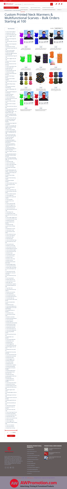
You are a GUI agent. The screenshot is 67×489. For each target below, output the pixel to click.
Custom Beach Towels (10, 230)
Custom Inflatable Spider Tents (11, 183)
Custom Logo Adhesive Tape (11, 189)
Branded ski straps (9, 252)
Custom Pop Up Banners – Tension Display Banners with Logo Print (10, 145)
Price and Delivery (31, 453)
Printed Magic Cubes (9, 211)
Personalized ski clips (9, 312)
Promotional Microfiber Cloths (11, 415)
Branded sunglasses (9, 321)
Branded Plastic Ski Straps (10, 427)
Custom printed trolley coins (11, 328)
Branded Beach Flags (10, 237)
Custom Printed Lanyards (10, 129)
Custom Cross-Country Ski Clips (11, 418)
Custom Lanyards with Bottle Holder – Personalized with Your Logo (10, 132)
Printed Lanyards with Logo (11, 206)
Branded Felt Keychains (10, 220)
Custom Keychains (9, 199)
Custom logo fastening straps (11, 354)
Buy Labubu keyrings (9, 361)
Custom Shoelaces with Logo (11, 117)
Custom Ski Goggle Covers (10, 204)
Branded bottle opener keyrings (11, 322)
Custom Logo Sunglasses (10, 235)
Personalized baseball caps (10, 295)
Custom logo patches (10, 293)
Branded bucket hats (9, 363)
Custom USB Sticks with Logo (11, 240)
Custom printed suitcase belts (11, 345)
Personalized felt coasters (10, 254)
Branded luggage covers (10, 359)
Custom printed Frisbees (10, 255)
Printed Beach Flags (9, 161)
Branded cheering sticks (10, 360)
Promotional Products (24, 7)
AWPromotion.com (30, 477)
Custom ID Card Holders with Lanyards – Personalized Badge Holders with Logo (10, 127)
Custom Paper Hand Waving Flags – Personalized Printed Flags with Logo (11, 159)
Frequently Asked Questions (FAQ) (33, 455)
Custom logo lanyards (10, 278)
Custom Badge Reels (9, 195)
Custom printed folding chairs (11, 330)
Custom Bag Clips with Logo (11, 70)
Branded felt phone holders (11, 324)
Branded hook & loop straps (11, 356)
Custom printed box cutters (11, 281)
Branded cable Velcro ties (10, 279)
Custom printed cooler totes (11, 247)
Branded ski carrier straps (10, 258)
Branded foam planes (10, 304)
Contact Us (59, 9)
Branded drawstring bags (10, 366)
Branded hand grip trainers (10, 370)
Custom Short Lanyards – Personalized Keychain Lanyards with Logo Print (10, 141)
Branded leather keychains (10, 327)
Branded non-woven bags (10, 245)
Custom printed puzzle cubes (11, 251)
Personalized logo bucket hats (11, 296)
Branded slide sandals (10, 357)
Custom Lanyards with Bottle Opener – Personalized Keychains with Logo (11, 115)
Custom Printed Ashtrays (10, 96)
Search (11, 435)
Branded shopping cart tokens (11, 385)
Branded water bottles (10, 374)
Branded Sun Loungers (10, 71)
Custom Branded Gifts (31, 463)
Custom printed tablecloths (10, 339)
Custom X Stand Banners (10, 162)
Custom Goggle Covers (10, 420)
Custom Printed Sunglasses (11, 31)
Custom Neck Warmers (17, 10)
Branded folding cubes (10, 378)
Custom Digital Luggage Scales (11, 217)
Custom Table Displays (10, 165)
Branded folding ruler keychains (11, 248)
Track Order (22, 11)
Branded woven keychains (10, 292)
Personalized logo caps (10, 297)
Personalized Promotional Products (48, 9)
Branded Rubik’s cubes (10, 340)
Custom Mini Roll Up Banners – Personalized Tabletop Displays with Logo (11, 155)
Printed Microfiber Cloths (10, 416)
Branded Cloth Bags (9, 224)
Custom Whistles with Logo (11, 234)
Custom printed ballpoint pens (11, 306)
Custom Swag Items (24, 9)
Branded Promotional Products (48, 7)
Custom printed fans (9, 319)
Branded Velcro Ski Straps (10, 46)
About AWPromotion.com (32, 451)
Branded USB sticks (9, 260)
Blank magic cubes (9, 282)
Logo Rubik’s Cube (9, 288)
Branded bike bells (9, 342)
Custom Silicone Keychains (10, 405)
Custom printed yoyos (10, 244)
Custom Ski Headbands (10, 425)
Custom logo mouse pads (10, 271)
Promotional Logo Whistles (11, 413)
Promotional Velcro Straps (10, 213)
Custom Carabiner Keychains (11, 193)
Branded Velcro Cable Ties (10, 33)
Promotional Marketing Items (35, 9)
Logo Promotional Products (35, 7)
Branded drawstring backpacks (11, 318)
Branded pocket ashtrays (10, 384)
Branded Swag (30, 461)
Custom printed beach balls (10, 325)
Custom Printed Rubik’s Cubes (11, 34)
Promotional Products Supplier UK (33, 467)
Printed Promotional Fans (10, 207)
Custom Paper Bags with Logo (11, 412)
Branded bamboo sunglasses (11, 283)
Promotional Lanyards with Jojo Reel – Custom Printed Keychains (10, 120)
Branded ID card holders (10, 316)
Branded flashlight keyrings (10, 264)
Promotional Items (31, 449)
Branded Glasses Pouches (10, 228)
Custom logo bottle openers (11, 265)
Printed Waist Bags (9, 238)
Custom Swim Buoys (9, 419)
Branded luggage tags (10, 343)
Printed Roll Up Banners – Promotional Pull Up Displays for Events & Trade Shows (10, 148)
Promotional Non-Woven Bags (11, 218)
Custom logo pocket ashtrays (11, 382)
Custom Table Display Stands (11, 164)
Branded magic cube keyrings (11, 267)
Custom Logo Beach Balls (10, 203)
